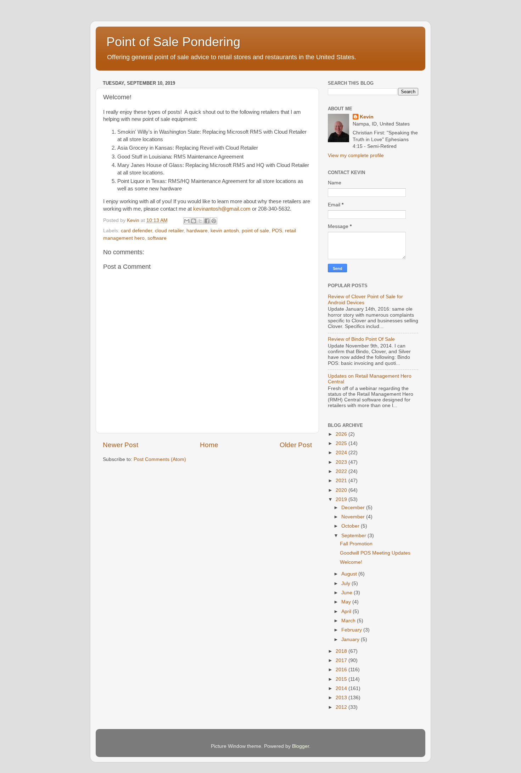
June (347, 592)
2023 (342, 462)
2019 (342, 499)
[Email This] (186, 220)
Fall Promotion (356, 543)
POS (277, 230)
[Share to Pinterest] (213, 220)
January (351, 639)
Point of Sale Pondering (173, 41)
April (347, 611)
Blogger (300, 746)
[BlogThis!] (193, 220)
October (351, 526)
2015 (342, 679)
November (353, 516)
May (346, 602)
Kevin (367, 116)
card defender (136, 230)
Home (209, 445)
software (157, 238)
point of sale (255, 230)
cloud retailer (169, 230)
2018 (342, 651)
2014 (342, 688)
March (349, 620)
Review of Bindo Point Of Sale (361, 339)
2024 (342, 452)
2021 (342, 480)
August (349, 574)
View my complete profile (356, 155)
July (346, 583)
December (353, 507)
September (354, 535)
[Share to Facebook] (207, 220)
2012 (342, 707)
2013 (342, 697)
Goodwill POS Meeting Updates (375, 553)
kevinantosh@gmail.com (222, 209)
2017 (342, 660)
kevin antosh (225, 230)
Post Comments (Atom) (160, 459)
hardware (197, 230)
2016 (342, 669)
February (352, 630)
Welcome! (351, 562)
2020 (342, 490)
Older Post (296, 445)
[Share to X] (200, 220)
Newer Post (120, 445)
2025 (342, 443)
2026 (342, 434)
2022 (342, 471)
